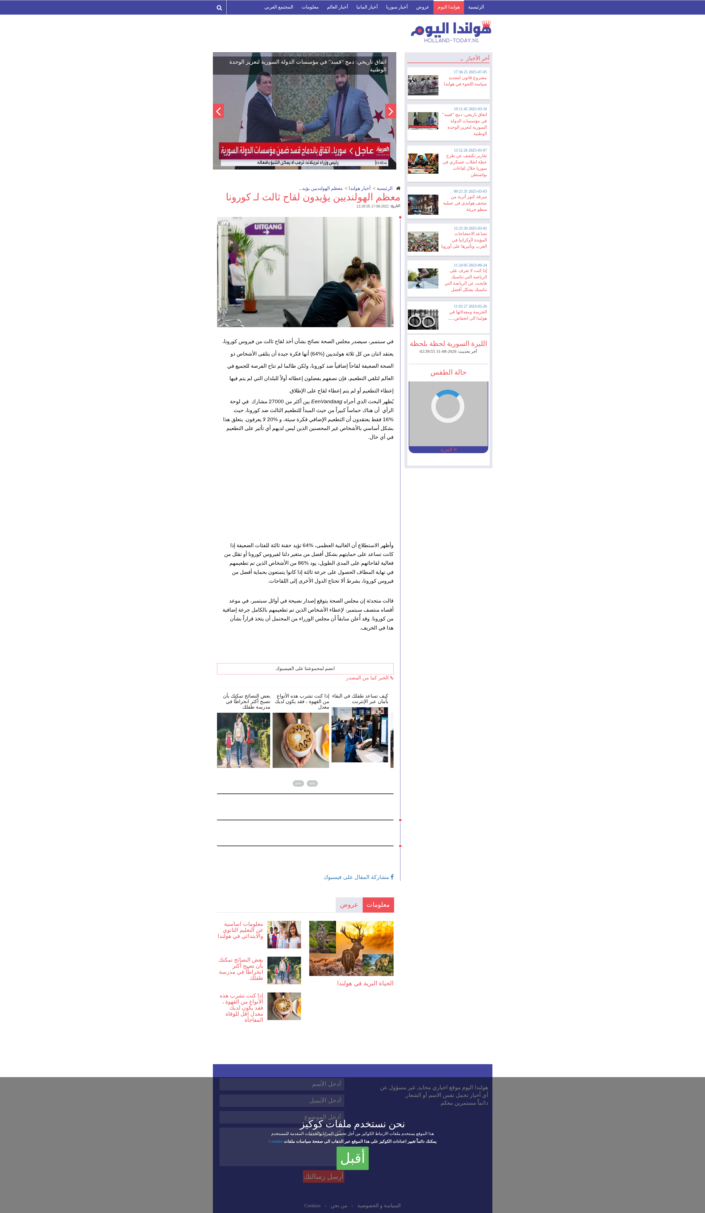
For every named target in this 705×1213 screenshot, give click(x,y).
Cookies (276, 1141)
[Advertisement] (308, 491)
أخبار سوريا (397, 7)
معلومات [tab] (378, 904)
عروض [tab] (349, 904)
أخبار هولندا (360, 188)
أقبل (352, 1158)
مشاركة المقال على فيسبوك (357, 877)
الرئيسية (476, 7)
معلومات (310, 7)
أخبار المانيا (367, 7)
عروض (422, 7)
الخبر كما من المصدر (368, 678)
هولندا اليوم (449, 7)
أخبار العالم (337, 7)
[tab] (448, 82)
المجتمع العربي (278, 7)
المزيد (447, 449)
